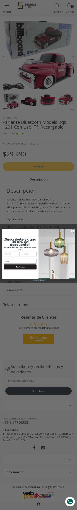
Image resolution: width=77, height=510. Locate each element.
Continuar (20, 267)
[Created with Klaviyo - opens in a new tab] (38, 280)
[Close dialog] (72, 231)
